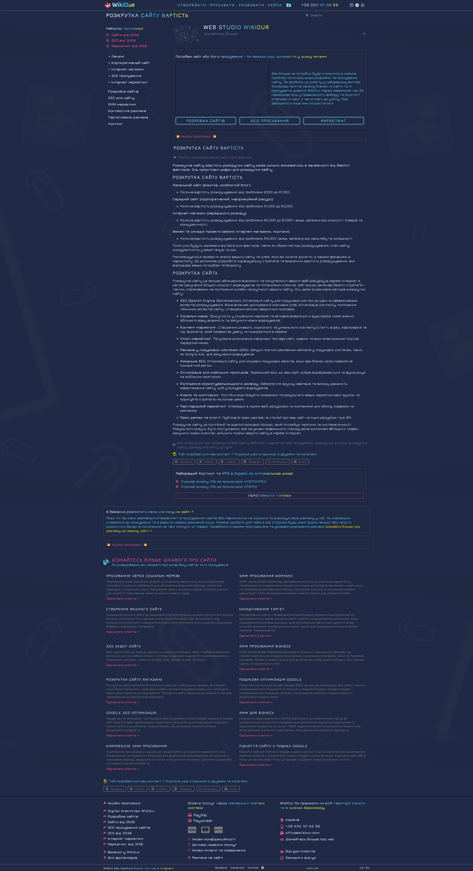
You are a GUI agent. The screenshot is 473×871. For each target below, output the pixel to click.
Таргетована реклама (128, 117)
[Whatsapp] (363, 5)
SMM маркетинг (122, 104)
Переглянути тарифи (270, 496)
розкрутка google (331, 443)
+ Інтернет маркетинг (128, 82)
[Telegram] (357, 5)
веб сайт (258, 443)
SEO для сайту (121, 98)
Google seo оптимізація (131, 713)
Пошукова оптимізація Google (270, 679)
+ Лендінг (116, 56)
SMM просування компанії (266, 576)
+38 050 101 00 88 (319, 5)
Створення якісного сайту (134, 609)
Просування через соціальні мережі (143, 576)
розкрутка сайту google (210, 447)
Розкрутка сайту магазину (134, 679)
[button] (364, 33)
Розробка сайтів (123, 91)
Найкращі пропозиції (124, 28)
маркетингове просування (290, 443)
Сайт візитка (240, 157)
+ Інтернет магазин (126, 69)
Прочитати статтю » (122, 598)
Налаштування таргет (262, 609)
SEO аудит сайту (123, 646)
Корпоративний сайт (210, 157)
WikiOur (184, 157)
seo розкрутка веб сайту (227, 443)
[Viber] (351, 5)
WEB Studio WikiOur (236, 27)
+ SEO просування (124, 76)
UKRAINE (312, 868)
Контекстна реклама (127, 111)
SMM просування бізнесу (265, 646)
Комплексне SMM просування (136, 746)
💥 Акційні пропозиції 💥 (196, 136)
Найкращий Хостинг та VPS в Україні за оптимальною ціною (234, 473)
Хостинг (115, 124)
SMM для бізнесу (256, 713)
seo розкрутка (190, 443)
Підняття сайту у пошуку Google (273, 746)
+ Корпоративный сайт (129, 63)
